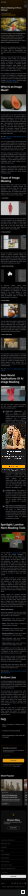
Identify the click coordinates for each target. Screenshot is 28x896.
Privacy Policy (15, 470)
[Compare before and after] (13, 436)
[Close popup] (25, 423)
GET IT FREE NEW (13, 466)
